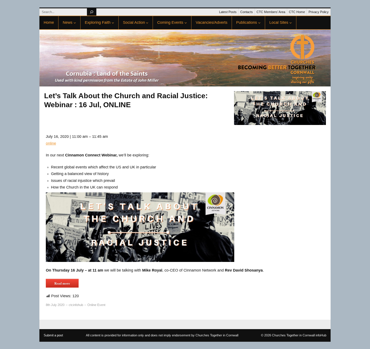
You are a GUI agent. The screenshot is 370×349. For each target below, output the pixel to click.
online (51, 143)
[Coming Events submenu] (185, 22)
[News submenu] (74, 22)
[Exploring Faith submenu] (113, 22)
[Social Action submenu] (147, 22)
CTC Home (297, 12)
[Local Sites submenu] (290, 22)
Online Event (96, 305)
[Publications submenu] (259, 22)
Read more (62, 283)
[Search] (91, 12)
